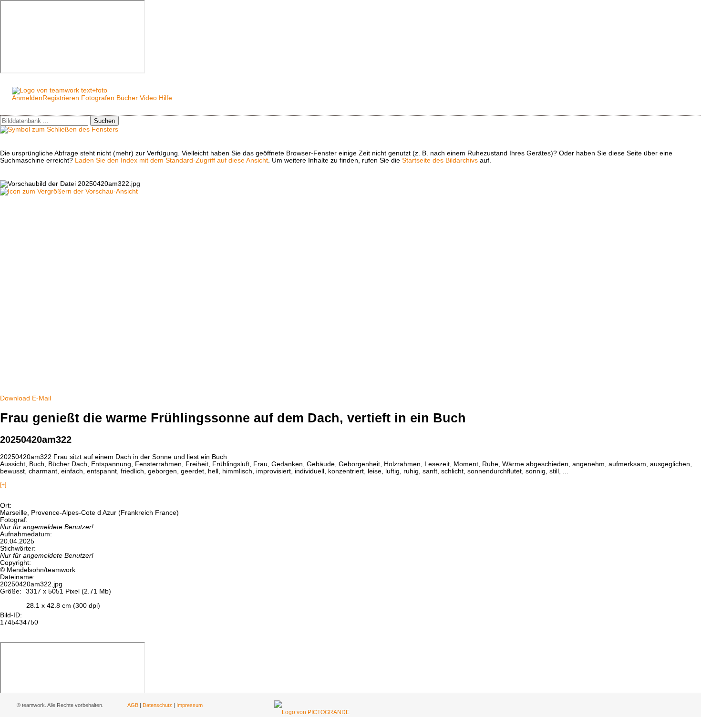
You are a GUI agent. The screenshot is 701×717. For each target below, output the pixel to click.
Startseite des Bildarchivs (440, 160)
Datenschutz (157, 705)
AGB (132, 705)
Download (15, 398)
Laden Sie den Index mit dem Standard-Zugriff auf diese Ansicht (171, 160)
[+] (3, 484)
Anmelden (27, 98)
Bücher (127, 98)
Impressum (189, 705)
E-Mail (41, 398)
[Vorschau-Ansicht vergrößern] (69, 191)
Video (148, 98)
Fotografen (97, 98)
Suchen (104, 120)
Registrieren (60, 98)
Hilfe (165, 98)
